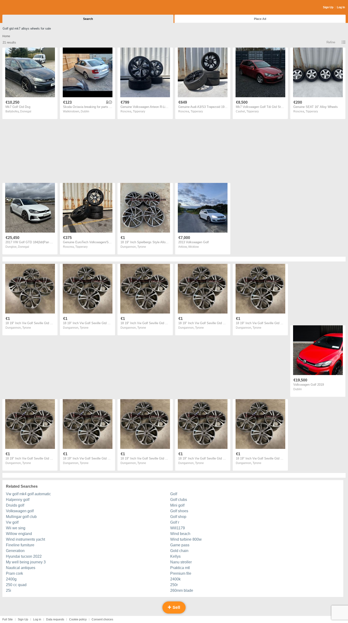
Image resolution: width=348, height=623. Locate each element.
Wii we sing (15, 528)
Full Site (7, 619)
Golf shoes (179, 511)
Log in (37, 619)
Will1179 (177, 528)
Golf (173, 494)
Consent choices (102, 619)
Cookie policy (78, 619)
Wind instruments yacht (25, 539)
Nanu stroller (181, 562)
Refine (330, 42)
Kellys (175, 556)
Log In (341, 7)
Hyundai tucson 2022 (24, 556)
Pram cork (14, 573)
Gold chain (179, 551)
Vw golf (12, 522)
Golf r (174, 522)
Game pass (179, 545)
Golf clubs (178, 500)
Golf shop (178, 517)
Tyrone (141, 246)
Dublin (85, 111)
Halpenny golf (17, 500)
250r (174, 585)
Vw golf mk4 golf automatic (28, 494)
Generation (15, 551)
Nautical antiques (20, 568)
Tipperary (139, 111)
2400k (175, 579)
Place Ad (260, 19)
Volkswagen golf (20, 511)
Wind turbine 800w (186, 539)
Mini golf (177, 505)
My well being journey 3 (26, 562)
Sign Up (328, 7)
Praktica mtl (180, 568)
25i (8, 590)
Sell (175, 607)
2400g (11, 579)
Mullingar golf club (21, 517)
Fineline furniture (20, 545)
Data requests (55, 619)
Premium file (180, 573)
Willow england (19, 534)
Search (88, 19)
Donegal (25, 111)
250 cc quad (16, 585)
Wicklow (193, 246)
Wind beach (180, 534)
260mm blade (181, 590)
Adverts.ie (21, 7)
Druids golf (15, 505)
